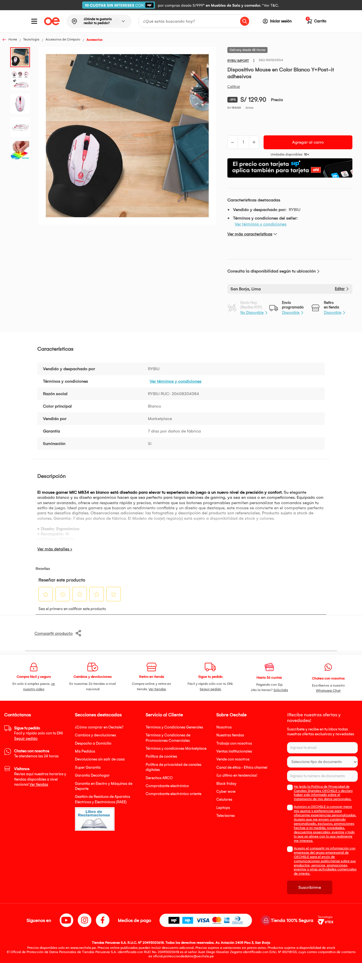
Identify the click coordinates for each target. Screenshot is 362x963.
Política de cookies (161, 756)
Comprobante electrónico (167, 786)
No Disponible (252, 312)
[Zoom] (22, 57)
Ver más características (249, 234)
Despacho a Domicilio (93, 743)
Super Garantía (88, 767)
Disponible (290, 312)
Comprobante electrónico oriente (173, 794)
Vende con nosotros (232, 759)
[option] (181, 5)
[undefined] (127, 136)
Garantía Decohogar (92, 775)
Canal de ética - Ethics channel (241, 767)
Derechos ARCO (159, 778)
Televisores (225, 815)
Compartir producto (54, 633)
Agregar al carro (308, 142)
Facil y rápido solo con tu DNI (38, 733)
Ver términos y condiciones (260, 224)
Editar (340, 289)
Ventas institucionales (234, 751)
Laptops (223, 808)
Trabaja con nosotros (234, 743)
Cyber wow (226, 791)
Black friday (226, 783)
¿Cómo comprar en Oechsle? (99, 727)
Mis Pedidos (85, 751)
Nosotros (224, 727)
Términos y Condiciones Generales (174, 727)
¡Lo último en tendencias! (236, 775)
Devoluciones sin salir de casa (100, 759)
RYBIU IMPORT (238, 61)
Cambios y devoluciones (95, 735)
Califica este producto (233, 86)
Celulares (224, 799)
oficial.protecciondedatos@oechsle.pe (183, 956)
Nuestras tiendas (230, 735)
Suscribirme (309, 887)
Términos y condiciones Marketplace (176, 748)
